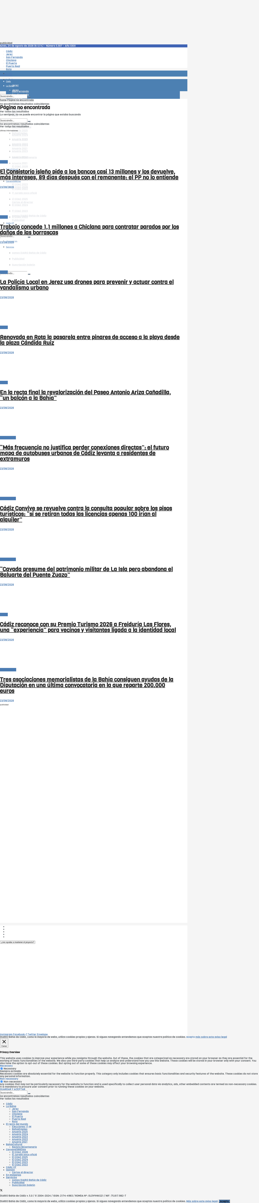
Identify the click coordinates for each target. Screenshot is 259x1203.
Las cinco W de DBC (17, 929)
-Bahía (4, 162)
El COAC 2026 (20, 166)
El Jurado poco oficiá (24, 1154)
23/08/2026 (7, 187)
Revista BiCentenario (24, 1147)
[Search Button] (29, 274)
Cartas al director (22, 1172)
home (3, 100)
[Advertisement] (90, 21)
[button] (17, 942)
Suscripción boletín (23, 1185)
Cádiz (9, 1104)
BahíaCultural (8, 669)
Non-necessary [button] (9, 1079)
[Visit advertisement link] (7, 82)
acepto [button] (190, 1037)
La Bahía (11, 1106)
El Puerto (17, 1116)
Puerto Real (19, 1119)
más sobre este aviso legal (211, 1037)
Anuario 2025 (20, 130)
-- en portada (8, 437)
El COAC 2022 (20, 1165)
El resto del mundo (14, 117)
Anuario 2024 (20, 1134)
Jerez (15, 1109)
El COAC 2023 (20, 184)
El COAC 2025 (20, 1157)
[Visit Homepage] (31, 65)
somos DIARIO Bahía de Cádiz (29, 216)
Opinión (10, 1170)
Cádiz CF (11, 1167)
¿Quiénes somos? (16, 926)
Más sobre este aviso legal (202, 1201)
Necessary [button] (6, 1066)
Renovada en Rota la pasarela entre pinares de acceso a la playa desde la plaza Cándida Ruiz (90, 340)
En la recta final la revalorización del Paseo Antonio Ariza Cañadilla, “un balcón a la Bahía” (85, 395)
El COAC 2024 (20, 1159)
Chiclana (17, 1114)
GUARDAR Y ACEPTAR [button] (12, 1089)
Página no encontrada (20, 100)
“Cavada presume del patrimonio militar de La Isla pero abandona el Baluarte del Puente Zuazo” (86, 572)
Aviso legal (12, 934)
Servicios (11, 1177)
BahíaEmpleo (19, 1129)
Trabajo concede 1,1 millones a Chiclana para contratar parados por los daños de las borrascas (89, 229)
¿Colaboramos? (15, 937)
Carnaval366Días (13, 162)
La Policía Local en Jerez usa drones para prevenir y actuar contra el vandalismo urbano (87, 285)
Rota (15, 1121)
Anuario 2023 (20, 1137)
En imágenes (13, 1175)
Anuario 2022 (20, 1139)
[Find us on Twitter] (1, 1190)
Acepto (224, 1201)
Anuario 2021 (19, 1142)
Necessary (10, 1068)
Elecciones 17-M (21, 1126)
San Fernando (20, 1111)
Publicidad (18, 220)
